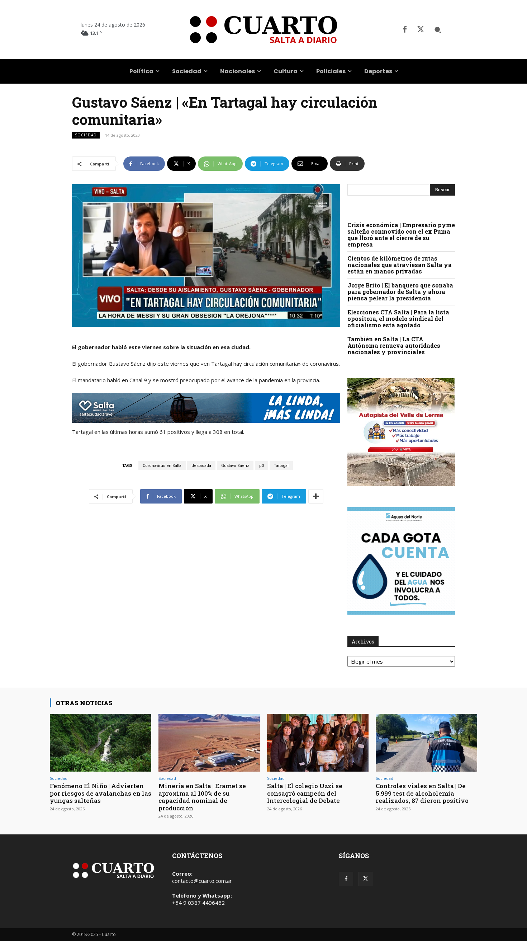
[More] (315, 496)
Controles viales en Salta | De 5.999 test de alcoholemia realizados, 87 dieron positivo (422, 793)
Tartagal (281, 465)
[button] (437, 29)
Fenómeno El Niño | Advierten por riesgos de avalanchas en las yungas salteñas (100, 793)
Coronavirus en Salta (162, 465)
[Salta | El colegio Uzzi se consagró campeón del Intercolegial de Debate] (318, 743)
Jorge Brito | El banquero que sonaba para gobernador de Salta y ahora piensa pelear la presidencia (400, 291)
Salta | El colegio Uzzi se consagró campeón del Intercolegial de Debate (304, 793)
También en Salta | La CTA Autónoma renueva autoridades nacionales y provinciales (393, 345)
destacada (201, 465)
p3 (261, 465)
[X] (420, 30)
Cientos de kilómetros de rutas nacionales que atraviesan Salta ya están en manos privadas (399, 264)
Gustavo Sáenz (235, 465)
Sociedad (86, 134)
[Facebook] (405, 30)
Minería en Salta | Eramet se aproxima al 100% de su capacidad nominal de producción (202, 797)
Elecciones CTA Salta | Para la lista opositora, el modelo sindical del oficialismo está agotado (398, 318)
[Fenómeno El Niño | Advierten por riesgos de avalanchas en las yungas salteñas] (100, 743)
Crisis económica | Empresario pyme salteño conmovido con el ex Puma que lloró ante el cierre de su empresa (401, 234)
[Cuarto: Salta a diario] (263, 29)
